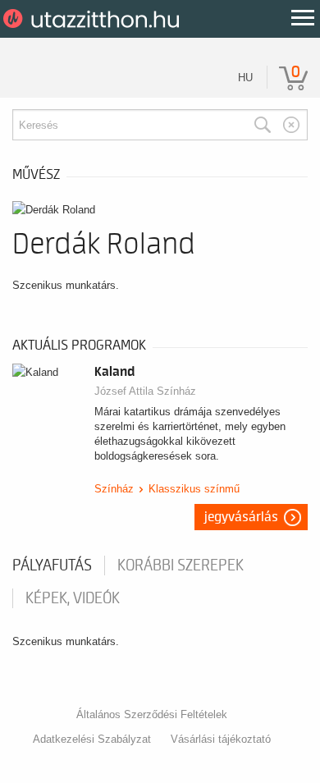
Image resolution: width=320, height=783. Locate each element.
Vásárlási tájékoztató (221, 739)
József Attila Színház (145, 391)
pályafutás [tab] (52, 565)
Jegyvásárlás (241, 517)
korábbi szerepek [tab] (180, 565)
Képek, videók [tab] (72, 598)
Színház (114, 489)
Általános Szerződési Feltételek (151, 714)
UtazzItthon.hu (93, 19)
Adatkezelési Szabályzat (92, 739)
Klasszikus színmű (194, 489)
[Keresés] (262, 125)
